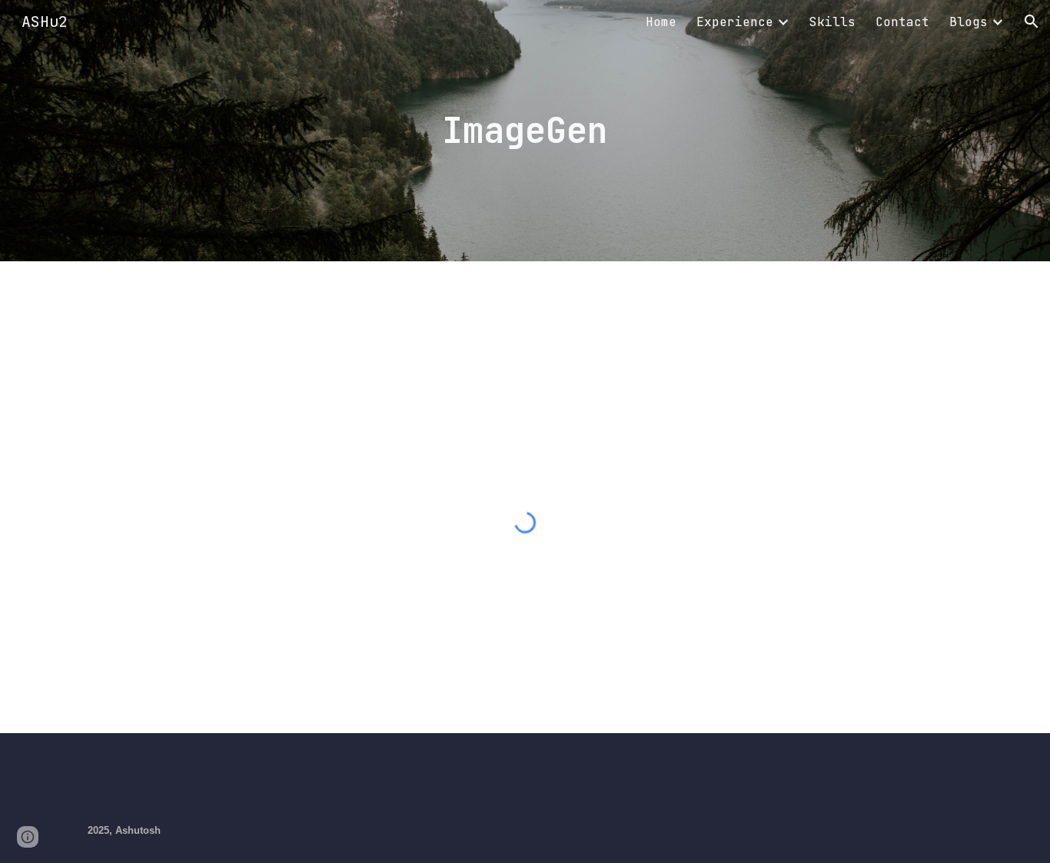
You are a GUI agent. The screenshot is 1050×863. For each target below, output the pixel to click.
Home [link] (661, 22)
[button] (1031, 21)
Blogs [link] (968, 22)
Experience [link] (734, 22)
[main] (525, 131)
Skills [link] (832, 22)
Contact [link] (902, 22)
